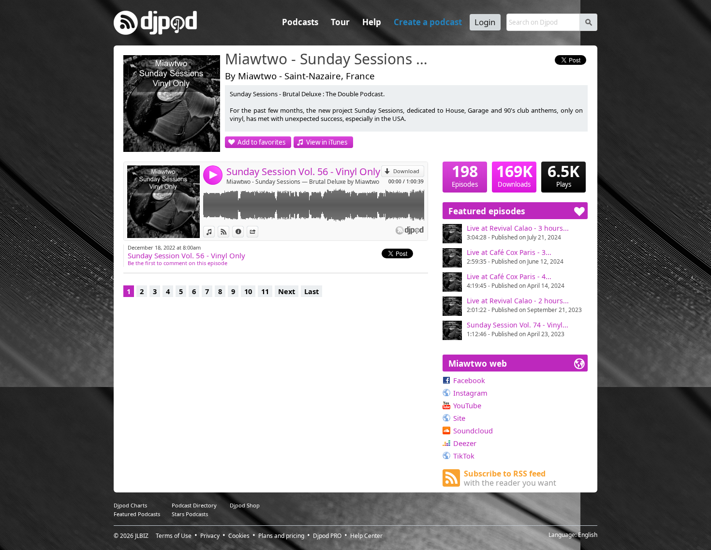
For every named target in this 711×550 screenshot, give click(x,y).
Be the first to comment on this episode (177, 263)
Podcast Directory (194, 505)
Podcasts (300, 22)
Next (286, 291)
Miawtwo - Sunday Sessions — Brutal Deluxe (329, 59)
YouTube (467, 405)
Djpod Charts (130, 505)
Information (243, 231)
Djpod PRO (327, 536)
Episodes (465, 175)
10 (248, 291)
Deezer (464, 443)
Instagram (470, 393)
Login (485, 22)
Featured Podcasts (137, 514)
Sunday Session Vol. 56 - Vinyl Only (303, 171)
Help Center (366, 536)
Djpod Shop (245, 505)
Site (459, 418)
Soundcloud (473, 430)
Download (406, 171)
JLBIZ (141, 536)
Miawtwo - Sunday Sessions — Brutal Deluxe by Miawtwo (302, 182)
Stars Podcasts (190, 514)
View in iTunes (326, 142)
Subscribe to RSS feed (510, 478)
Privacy (210, 536)
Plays (563, 175)
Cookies (239, 536)
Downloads (514, 175)
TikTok (463, 456)
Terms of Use (174, 536)
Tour (340, 22)
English (587, 535)
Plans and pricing (281, 536)
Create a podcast (428, 22)
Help (371, 22)
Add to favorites (261, 142)
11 (265, 291)
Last (311, 291)
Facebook (469, 380)
